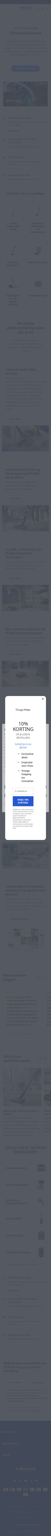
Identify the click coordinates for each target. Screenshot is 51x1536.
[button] (43, 698)
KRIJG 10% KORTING (23, 801)
